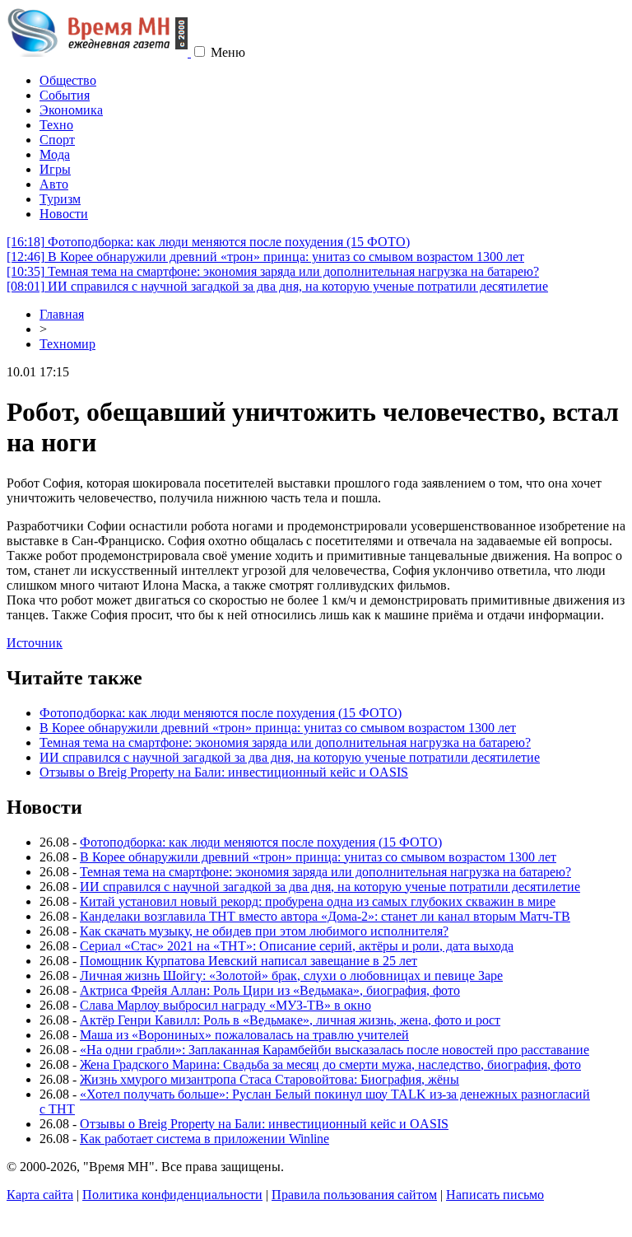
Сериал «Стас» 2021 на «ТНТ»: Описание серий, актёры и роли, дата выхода (297, 946)
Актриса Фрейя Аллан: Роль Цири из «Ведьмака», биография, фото (270, 990)
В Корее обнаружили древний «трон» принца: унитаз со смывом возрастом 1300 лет (265, 257)
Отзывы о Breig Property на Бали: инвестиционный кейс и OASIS (224, 772)
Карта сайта (40, 1195)
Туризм (60, 199)
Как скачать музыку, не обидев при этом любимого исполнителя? (264, 931)
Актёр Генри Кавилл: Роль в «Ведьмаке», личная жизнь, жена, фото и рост (290, 1020)
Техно (56, 125)
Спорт (57, 140)
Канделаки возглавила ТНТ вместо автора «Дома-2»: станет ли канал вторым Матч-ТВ (325, 916)
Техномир (67, 344)
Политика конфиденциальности (172, 1195)
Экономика (71, 110)
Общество (68, 80)
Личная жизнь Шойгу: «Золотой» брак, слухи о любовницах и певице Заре (291, 976)
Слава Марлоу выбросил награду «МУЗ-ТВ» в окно (225, 1005)
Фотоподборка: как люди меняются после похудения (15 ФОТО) (208, 242)
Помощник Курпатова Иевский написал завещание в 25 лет (248, 961)
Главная (62, 314)
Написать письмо (495, 1195)
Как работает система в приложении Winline (204, 1139)
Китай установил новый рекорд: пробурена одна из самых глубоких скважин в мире (317, 901)
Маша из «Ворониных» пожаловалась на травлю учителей (244, 1035)
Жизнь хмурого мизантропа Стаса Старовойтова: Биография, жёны (269, 1079)
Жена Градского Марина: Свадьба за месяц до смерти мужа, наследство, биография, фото (330, 1064)
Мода (55, 154)
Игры (55, 169)
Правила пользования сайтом (354, 1195)
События (65, 95)
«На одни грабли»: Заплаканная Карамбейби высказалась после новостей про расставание (334, 1050)
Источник (35, 643)
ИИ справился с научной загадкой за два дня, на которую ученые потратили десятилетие (277, 286)
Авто (54, 184)
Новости (64, 214)
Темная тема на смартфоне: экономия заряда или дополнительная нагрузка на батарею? (273, 271)
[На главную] (99, 52)
